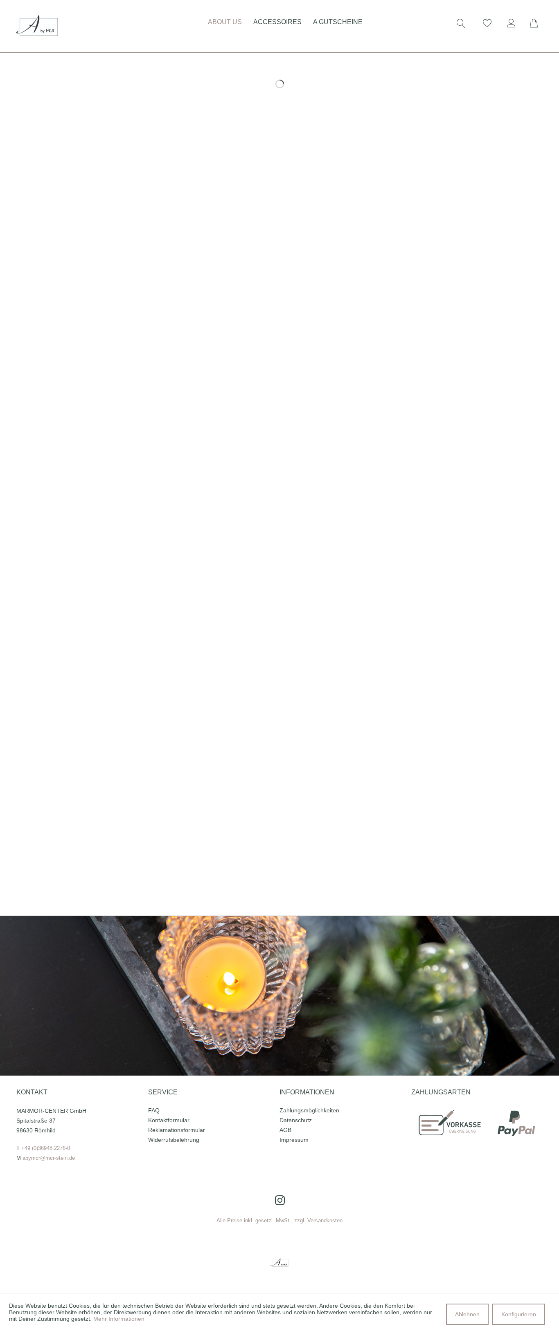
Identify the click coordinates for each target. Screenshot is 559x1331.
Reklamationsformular (176, 1130)
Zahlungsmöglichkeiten (309, 1110)
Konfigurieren (518, 1314)
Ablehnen (467, 1314)
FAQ (154, 1110)
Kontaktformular (168, 1120)
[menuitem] (196, 21)
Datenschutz (296, 1120)
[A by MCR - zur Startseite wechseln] (37, 25)
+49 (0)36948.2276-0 (45, 1148)
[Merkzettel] (487, 23)
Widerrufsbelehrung (173, 1139)
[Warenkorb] (538, 23)
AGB (285, 1130)
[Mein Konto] (513, 23)
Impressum (294, 1139)
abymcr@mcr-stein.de (49, 1158)
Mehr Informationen (118, 1318)
